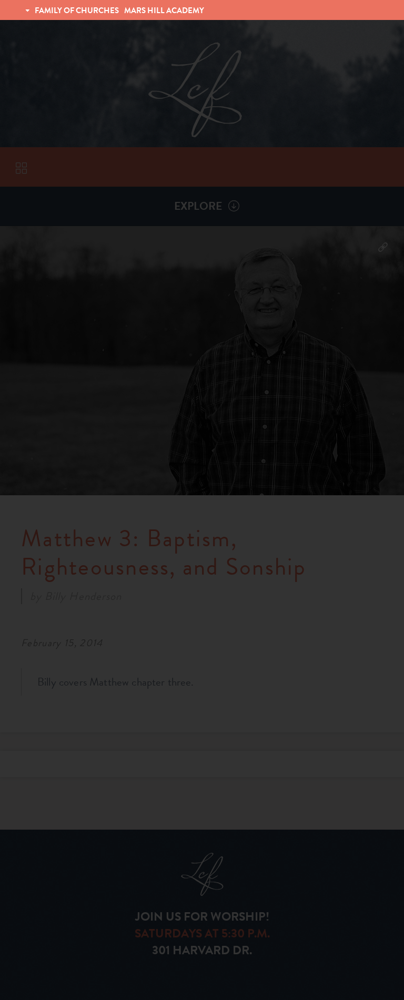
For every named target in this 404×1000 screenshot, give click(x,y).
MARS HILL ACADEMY (164, 10)
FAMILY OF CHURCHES (77, 10)
